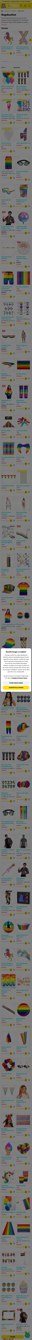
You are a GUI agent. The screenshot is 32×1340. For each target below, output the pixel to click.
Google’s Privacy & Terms (19, 678)
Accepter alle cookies (16, 688)
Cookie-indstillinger (16, 683)
